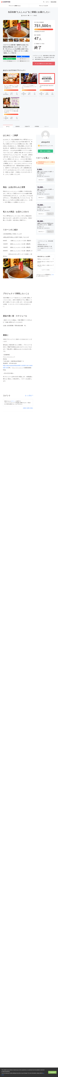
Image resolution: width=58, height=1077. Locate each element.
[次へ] (28, 29)
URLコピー (24, 58)
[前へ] (5, 29)
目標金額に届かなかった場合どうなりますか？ (45, 262)
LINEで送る (10, 58)
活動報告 (17, 126)
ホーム (7, 126)
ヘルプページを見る (45, 269)
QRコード (24, 61)
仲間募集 (37, 126)
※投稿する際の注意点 (28, 408)
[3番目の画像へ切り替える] (16, 40)
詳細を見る (40, 179)
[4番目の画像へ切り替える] (21, 40)
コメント (46, 126)
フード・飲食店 (33, 15)
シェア (23, 56)
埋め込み (10, 61)
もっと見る (28, 395)
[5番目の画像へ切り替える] (27, 40)
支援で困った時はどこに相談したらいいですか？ (45, 266)
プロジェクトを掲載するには (14, 5)
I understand (52, 1072)
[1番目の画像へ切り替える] (5, 40)
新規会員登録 (53, 2)
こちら (52, 274)
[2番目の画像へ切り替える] (10, 40)
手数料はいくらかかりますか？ (43, 259)
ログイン (47, 2)
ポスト (10, 56)
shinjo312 (25, 15)
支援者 (27, 126)
